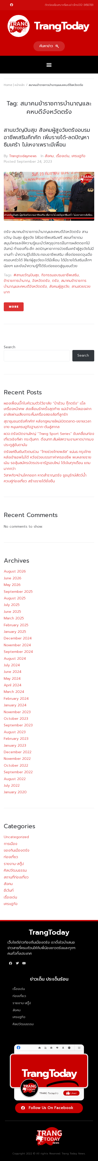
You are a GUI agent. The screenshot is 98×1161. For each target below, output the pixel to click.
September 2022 (18, 772)
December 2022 (17, 752)
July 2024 (12, 665)
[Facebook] (12, 5)
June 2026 (12, 578)
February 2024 (16, 698)
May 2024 (12, 678)
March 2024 (14, 691)
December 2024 (18, 638)
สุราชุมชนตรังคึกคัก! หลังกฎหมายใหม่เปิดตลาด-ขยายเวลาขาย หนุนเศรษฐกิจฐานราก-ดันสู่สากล (47, 424)
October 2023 (16, 718)
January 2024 (15, 705)
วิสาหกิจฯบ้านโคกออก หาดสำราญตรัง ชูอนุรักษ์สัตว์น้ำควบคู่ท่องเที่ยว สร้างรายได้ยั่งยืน (45, 478)
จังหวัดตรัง (41, 280)
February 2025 (16, 625)
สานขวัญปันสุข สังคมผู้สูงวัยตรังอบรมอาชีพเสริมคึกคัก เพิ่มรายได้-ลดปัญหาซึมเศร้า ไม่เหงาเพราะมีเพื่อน (47, 137)
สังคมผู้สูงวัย (59, 286)
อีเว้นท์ (9, 890)
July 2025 (12, 604)
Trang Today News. (73, 1153)
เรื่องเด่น (62, 156)
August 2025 (15, 598)
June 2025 (12, 611)
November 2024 (17, 645)
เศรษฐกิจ (78, 156)
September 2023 (18, 725)
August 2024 (15, 658)
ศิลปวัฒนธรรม (15, 870)
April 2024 (12, 685)
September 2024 (18, 651)
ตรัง (55, 280)
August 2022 (15, 779)
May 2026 (12, 584)
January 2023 (15, 745)
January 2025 (15, 631)
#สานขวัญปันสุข (26, 275)
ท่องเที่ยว (11, 857)
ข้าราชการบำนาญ (17, 280)
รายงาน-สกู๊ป (14, 864)
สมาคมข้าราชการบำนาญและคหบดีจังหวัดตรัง (45, 283)
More (14, 307)
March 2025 (14, 618)
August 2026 (15, 571)
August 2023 (15, 732)
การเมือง (10, 843)
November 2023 (17, 712)
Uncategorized (16, 837)
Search (9, 347)
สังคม (49, 156)
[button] (49, 46)
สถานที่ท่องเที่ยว (16, 877)
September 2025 (18, 591)
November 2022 (17, 758)
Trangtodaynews (23, 156)
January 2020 (15, 792)
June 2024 (12, 671)
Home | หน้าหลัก (14, 85)
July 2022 (12, 785)
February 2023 (16, 738)
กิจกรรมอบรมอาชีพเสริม (60, 275)
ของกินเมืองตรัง (16, 850)
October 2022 (16, 765)
